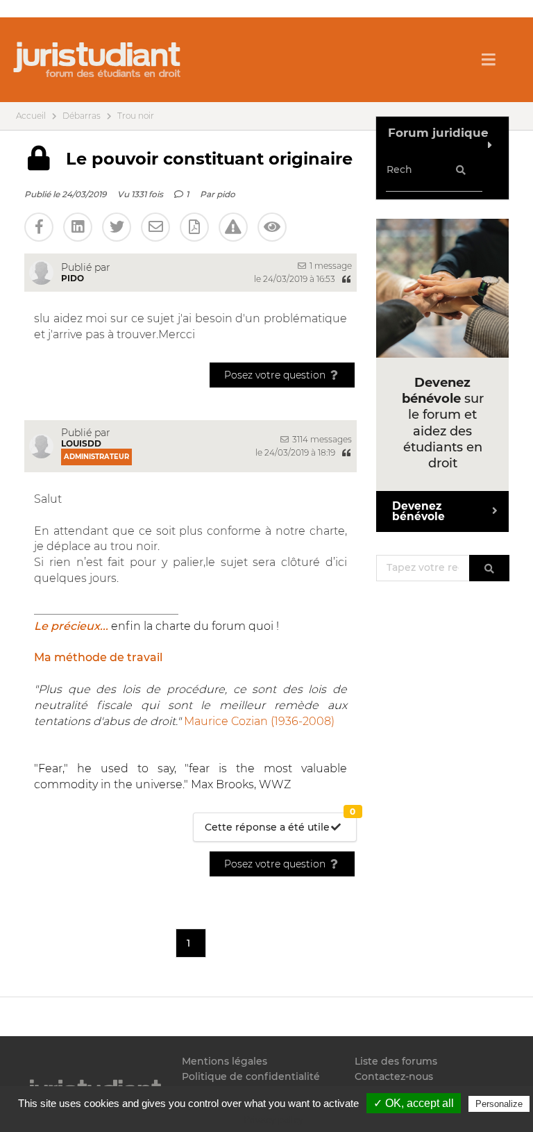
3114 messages (321, 439)
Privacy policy (273, 1119)
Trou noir (135, 116)
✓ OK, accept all (413, 1103)
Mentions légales (224, 1061)
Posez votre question (276, 375)
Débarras (81, 116)
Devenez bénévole (418, 511)
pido (226, 194)
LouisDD (81, 443)
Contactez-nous (394, 1076)
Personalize (499, 1104)
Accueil (31, 116)
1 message (329, 265)
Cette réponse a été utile (280, 823)
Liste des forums (396, 1061)
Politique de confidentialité (251, 1076)
